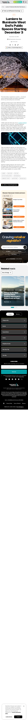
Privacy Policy (21, 376)
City (3, 7)
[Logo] (6, 2)
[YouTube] (9, 379)
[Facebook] (6, 379)
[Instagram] (18, 379)
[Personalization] (23, 2)
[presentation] (14, 15)
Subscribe (14, 371)
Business (18, 314)
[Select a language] (4, 403)
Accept (18, 716)
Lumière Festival (22, 123)
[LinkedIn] (15, 379)
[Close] (23, 706)
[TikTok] (12, 379)
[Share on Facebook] (10, 45)
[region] (14, 711)
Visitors (10, 314)
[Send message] (25, 247)
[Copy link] (18, 45)
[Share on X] (13, 45)
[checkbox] (1, 375)
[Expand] (24, 320)
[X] (22, 379)
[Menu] (26, 2)
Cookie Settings (9, 716)
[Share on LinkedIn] (15, 45)
